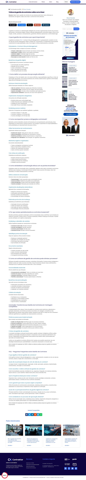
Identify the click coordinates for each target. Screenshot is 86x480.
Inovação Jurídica (72, 65)
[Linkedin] (65, 468)
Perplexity (47, 24)
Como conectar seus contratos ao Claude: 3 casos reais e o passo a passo (73, 83)
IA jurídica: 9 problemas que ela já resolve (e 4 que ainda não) (73, 69)
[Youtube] (72, 468)
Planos (43, 2)
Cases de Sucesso (33, 2)
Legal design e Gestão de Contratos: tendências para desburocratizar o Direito (71, 440)
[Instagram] (69, 468)
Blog (57, 2)
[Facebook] (76, 468)
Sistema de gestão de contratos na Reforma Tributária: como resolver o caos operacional (33, 440)
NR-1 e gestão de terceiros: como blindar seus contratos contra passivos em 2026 (14, 440)
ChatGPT (13, 24)
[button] (26, 414)
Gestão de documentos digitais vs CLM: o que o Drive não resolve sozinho (73, 97)
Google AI (22, 24)
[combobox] (68, 28)
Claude (38, 24)
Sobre (50, 2)
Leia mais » (10, 445)
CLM (21, 40)
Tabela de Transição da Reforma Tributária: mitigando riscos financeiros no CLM (51, 440)
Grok (31, 24)
